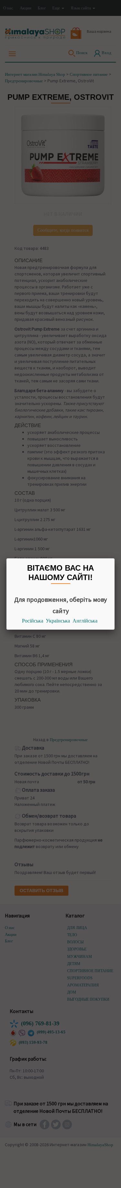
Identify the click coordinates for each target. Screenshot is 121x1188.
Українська (58, 620)
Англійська (85, 620)
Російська (32, 620)
